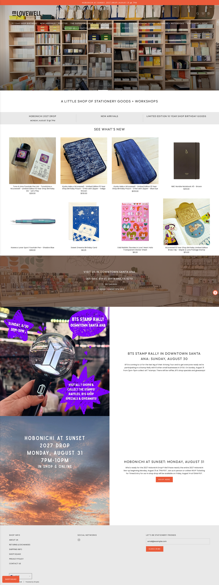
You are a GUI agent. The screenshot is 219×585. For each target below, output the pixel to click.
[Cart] (203, 13)
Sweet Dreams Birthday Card (84, 247)
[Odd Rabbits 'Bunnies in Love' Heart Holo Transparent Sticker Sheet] (135, 221)
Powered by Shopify (32, 582)
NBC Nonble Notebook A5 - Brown (186, 186)
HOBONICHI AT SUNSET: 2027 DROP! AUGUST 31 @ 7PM (109, 2)
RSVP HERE (164, 479)
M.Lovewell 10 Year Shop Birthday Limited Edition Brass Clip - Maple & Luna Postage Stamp (186, 248)
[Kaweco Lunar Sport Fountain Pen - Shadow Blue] (32, 221)
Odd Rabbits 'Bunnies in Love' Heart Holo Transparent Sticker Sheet (135, 248)
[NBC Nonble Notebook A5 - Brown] (186, 160)
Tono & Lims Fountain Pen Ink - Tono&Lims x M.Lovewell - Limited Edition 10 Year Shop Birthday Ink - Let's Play (32, 188)
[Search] (197, 13)
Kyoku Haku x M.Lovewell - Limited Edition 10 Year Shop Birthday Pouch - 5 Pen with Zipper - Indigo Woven (84, 188)
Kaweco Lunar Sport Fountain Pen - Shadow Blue (32, 247)
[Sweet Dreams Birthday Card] (83, 221)
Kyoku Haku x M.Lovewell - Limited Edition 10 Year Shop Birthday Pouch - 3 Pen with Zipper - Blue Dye (135, 187)
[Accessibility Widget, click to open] (215, 292)
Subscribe (155, 549)
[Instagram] (79, 540)
